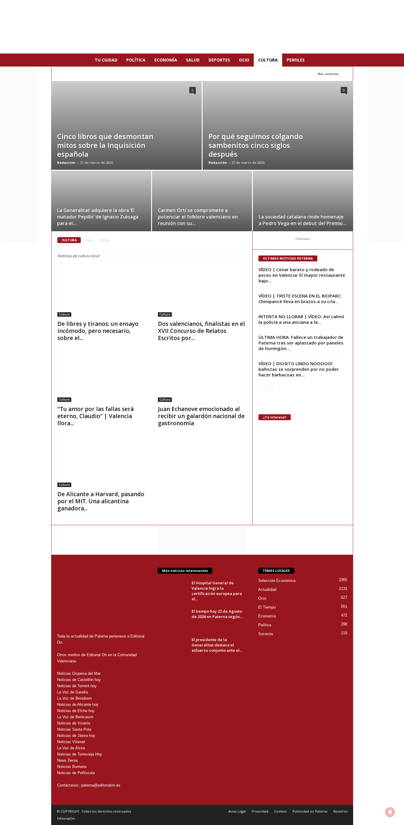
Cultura (268, 60)
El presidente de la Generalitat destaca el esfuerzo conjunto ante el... (217, 645)
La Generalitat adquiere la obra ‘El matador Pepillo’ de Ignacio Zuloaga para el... (97, 217)
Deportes (219, 60)
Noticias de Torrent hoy (77, 686)
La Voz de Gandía (72, 692)
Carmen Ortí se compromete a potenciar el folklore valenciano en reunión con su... (198, 217)
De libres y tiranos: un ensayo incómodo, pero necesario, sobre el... (97, 331)
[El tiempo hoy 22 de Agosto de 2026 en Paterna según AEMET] (172, 620)
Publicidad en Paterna (310, 811)
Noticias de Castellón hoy (79, 679)
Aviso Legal (237, 811)
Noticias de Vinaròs (74, 723)
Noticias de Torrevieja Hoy (79, 754)
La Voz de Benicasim (75, 717)
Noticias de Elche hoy (76, 710)
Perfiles (296, 60)
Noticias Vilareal (71, 742)
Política (136, 60)
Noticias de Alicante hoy (77, 704)
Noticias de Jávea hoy (76, 735)
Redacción (66, 162)
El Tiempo (267, 607)
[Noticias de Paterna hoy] (202, 27)
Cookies (280, 811)
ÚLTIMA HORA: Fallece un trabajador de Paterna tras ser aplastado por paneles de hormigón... (300, 342)
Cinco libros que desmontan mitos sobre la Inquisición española (105, 145)
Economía (165, 60)
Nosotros (340, 811)
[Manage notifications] (390, 812)
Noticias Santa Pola (74, 729)
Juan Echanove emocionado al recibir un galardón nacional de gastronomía (201, 416)
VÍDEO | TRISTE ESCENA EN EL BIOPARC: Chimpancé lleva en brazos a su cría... (300, 298)
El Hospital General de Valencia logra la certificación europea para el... (217, 590)
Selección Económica (276, 580)
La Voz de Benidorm (74, 698)
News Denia (67, 760)
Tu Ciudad (106, 60)
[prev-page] (261, 387)
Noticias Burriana (71, 766)
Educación (227, 74)
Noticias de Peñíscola (76, 773)
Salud (193, 60)
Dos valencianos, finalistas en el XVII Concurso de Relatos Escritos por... (201, 331)
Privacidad (260, 811)
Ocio (244, 60)
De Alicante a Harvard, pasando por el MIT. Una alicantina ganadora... (100, 501)
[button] (344, 60)
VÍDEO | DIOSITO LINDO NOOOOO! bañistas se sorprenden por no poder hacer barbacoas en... (298, 369)
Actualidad (69, 74)
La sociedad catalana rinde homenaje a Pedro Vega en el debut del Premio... (302, 220)
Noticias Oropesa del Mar (79, 673)
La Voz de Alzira (71, 748)
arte (94, 74)
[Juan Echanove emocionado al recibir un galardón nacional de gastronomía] (202, 378)
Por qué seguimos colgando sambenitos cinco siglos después (256, 145)
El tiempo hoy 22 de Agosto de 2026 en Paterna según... (217, 614)
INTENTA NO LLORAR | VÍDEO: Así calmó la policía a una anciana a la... (301, 319)
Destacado (170, 74)
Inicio (88, 240)
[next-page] (269, 387)
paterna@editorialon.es (100, 785)
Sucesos (265, 634)
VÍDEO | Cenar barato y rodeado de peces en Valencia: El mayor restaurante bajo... (301, 275)
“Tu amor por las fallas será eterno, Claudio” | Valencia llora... (95, 416)
